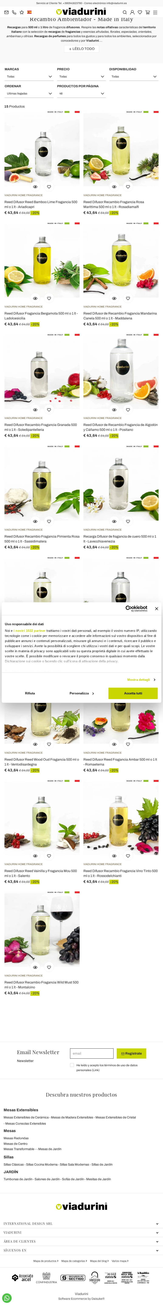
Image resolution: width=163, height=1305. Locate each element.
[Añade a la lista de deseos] (49, 186)
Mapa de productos (45, 1261)
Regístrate (133, 1053)
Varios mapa (119, 1261)
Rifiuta (30, 693)
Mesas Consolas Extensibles (25, 1123)
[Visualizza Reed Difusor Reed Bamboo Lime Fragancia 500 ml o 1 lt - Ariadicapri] (35, 186)
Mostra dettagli (138, 679)
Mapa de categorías (73, 1261)
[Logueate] (132, 12)
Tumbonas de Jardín (18, 1179)
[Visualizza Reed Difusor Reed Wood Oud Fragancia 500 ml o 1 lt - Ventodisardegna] (35, 744)
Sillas (9, 1157)
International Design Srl (28, 1223)
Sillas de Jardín (101, 1164)
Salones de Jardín (47, 1179)
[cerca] (124, 12)
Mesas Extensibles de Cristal (116, 1117)
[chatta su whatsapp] (7, 1298)
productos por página (78, 86)
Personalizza (79, 693)
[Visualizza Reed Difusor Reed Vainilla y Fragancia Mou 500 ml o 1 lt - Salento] (35, 855)
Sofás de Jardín (73, 1179)
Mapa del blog (98, 1261)
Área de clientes (20, 1241)
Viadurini (12, 1232)
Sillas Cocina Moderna (42, 1164)
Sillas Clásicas (14, 1164)
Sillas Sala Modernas (74, 1164)
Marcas (12, 69)
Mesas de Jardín (49, 1149)
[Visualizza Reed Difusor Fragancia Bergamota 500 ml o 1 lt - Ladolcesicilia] (35, 298)
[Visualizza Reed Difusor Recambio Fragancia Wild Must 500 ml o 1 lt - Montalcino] (35, 967)
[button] (29, 76)
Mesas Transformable (19, 1149)
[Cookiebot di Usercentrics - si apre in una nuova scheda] (128, 608)
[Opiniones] (22, 12)
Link (95, 1070)
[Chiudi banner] (156, 608)
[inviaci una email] (6, 12)
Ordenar (13, 86)
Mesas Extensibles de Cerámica (26, 1117)
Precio (63, 69)
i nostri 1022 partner (30, 630)
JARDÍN (11, 1172)
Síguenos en (15, 1250)
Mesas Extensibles (21, 1110)
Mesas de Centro (16, 1143)
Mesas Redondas (16, 1138)
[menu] (155, 12)
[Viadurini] (81, 11)
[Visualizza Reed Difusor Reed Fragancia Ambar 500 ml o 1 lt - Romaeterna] (114, 744)
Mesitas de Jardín (98, 1179)
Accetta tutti (133, 693)
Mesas (10, 1131)
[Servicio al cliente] (14, 12)
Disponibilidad (122, 69)
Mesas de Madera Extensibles (72, 1117)
